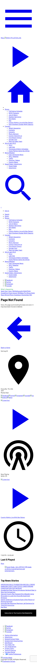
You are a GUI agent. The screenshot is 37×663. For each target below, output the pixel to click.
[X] (8, 282)
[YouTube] (8, 286)
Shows (7, 109)
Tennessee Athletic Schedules (18, 149)
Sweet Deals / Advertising (13, 164)
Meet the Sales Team (15, 141)
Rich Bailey (12, 119)
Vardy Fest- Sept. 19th (8, 291)
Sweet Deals (13, 166)
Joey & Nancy (13, 115)
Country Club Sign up (15, 136)
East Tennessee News (16, 154)
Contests (12, 130)
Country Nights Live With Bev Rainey (13, 517)
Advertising (12, 168)
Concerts (12, 132)
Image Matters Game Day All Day (19, 151)
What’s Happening (15, 128)
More (2, 563)
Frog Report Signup (15, 137)
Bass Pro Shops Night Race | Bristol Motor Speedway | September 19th (18, 294)
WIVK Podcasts (14, 113)
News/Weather (10, 153)
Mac (10, 120)
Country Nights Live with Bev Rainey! (21, 122)
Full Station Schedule (15, 111)
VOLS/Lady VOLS (10, 143)
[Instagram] (9, 284)
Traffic (11, 158)
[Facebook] (9, 280)
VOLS (10, 145)
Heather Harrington (15, 117)
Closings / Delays (14, 160)
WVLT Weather (13, 156)
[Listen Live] (18, 418)
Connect (7, 126)
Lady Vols (12, 147)
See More (4, 607)
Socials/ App (13, 139)
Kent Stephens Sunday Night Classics (21, 124)
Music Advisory (14, 134)
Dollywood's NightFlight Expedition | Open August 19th (16, 292)
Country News (13, 162)
